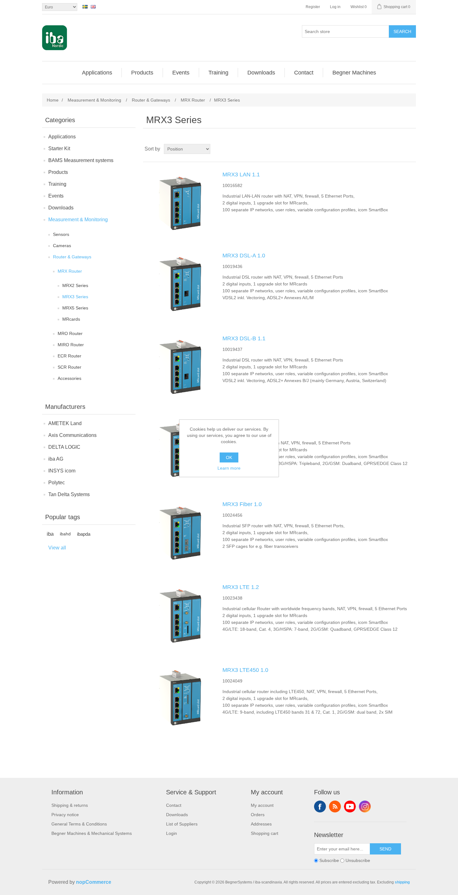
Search (402, 31)
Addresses (261, 823)
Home (53, 100)
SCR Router (69, 367)
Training (57, 184)
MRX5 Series (75, 307)
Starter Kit (59, 148)
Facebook (320, 806)
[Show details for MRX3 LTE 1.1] (179, 449)
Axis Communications (72, 435)
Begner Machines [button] (354, 72)
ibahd (65, 534)
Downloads (61, 207)
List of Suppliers (182, 823)
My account (262, 805)
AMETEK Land (65, 423)
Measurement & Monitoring (78, 219)
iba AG (55, 459)
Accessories (69, 378)
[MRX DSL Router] (179, 283)
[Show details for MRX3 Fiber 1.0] (179, 532)
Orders (258, 814)
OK (229, 457)
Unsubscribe (358, 860)
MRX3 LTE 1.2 (240, 587)
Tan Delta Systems (69, 494)
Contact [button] (303, 72)
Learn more (229, 468)
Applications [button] (97, 72)
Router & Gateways (72, 256)
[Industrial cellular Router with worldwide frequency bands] (179, 615)
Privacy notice (65, 814)
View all (57, 547)
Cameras (62, 245)
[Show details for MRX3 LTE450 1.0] (179, 698)
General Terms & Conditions (79, 823)
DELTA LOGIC (64, 447)
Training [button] (218, 72)
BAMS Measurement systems (80, 160)
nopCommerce (93, 882)
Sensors (61, 234)
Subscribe (329, 860)
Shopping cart (264, 833)
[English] (93, 7)
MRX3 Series (75, 296)
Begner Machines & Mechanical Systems (91, 833)
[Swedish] (85, 7)
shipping (402, 882)
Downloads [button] (261, 72)
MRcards (71, 319)
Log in (335, 7)
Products (58, 172)
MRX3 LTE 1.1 (240, 421)
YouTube (350, 806)
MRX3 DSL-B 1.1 (243, 338)
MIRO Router (71, 344)
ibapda (83, 534)
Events (56, 196)
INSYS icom (61, 470)
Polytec (56, 482)
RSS (335, 806)
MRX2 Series (75, 285)
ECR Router (69, 355)
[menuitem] (97, 72)
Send (385, 848)
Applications (62, 136)
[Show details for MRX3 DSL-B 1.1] (179, 366)
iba (50, 534)
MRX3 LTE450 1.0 (245, 670)
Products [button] (142, 72)
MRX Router (70, 271)
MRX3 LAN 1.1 (241, 174)
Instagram (365, 806)
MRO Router (70, 333)
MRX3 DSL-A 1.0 (243, 255)
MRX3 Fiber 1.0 (242, 504)
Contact (173, 805)
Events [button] (180, 72)
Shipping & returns (69, 805)
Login (171, 833)
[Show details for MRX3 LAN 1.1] (179, 202)
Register (313, 7)
